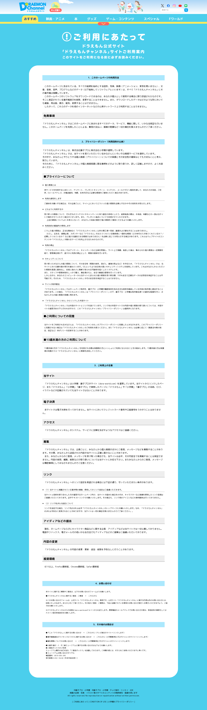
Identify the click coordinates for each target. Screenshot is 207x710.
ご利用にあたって (80, 701)
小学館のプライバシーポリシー (121, 701)
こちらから (92, 596)
